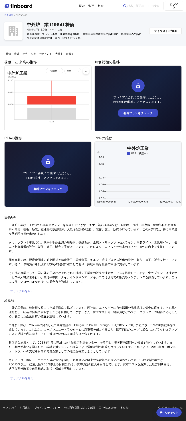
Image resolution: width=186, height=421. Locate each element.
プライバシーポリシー (47, 407)
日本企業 (8, 14)
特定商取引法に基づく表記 (79, 407)
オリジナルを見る (21, 291)
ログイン (174, 6)
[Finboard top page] (19, 5)
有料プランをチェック (138, 113)
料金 (101, 6)
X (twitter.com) (108, 407)
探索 (82, 6)
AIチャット (171, 412)
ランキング (9, 407)
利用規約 (25, 407)
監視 (91, 6)
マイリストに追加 (165, 31)
